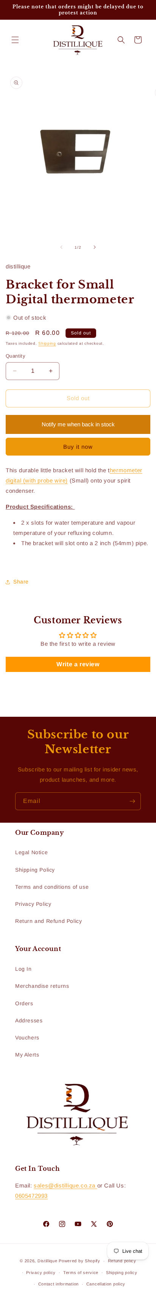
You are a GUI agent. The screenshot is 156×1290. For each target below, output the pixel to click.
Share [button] (21, 582)
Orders (24, 1003)
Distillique (47, 1260)
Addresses (28, 1020)
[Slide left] (61, 247)
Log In (23, 969)
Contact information (58, 1284)
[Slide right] (94, 247)
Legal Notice (31, 852)
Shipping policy (121, 1272)
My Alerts (27, 1055)
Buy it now (78, 446)
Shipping (47, 343)
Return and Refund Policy (48, 921)
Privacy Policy (33, 904)
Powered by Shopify (79, 1260)
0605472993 (31, 1195)
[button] (15, 40)
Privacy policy (41, 1272)
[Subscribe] (132, 801)
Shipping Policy (35, 870)
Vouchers (27, 1038)
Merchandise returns (42, 986)
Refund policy (122, 1260)
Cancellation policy (105, 1284)
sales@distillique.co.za (65, 1185)
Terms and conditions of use (52, 887)
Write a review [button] (77, 664)
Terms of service (80, 1272)
